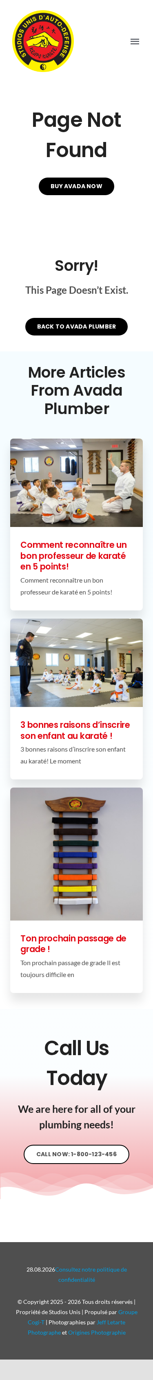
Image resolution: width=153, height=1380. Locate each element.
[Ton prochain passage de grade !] (76, 854)
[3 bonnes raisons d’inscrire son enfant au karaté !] (76, 663)
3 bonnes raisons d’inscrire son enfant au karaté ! (75, 730)
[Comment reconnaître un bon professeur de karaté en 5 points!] (76, 483)
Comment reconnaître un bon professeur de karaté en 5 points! (73, 555)
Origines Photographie (97, 1332)
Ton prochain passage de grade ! (73, 943)
